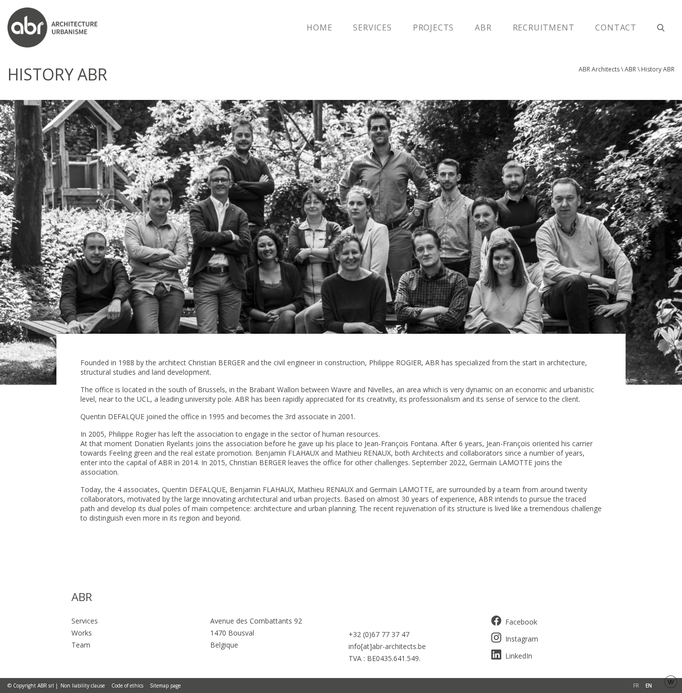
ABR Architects (599, 69)
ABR (483, 27)
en (649, 685)
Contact (616, 27)
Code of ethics (127, 685)
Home (319, 27)
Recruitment (544, 27)
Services (372, 27)
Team (80, 645)
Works (81, 633)
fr (636, 685)
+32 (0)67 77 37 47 (378, 634)
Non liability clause (82, 685)
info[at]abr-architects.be (387, 646)
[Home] (57, 27)
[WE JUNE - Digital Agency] (671, 681)
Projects (433, 27)
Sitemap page (165, 685)
